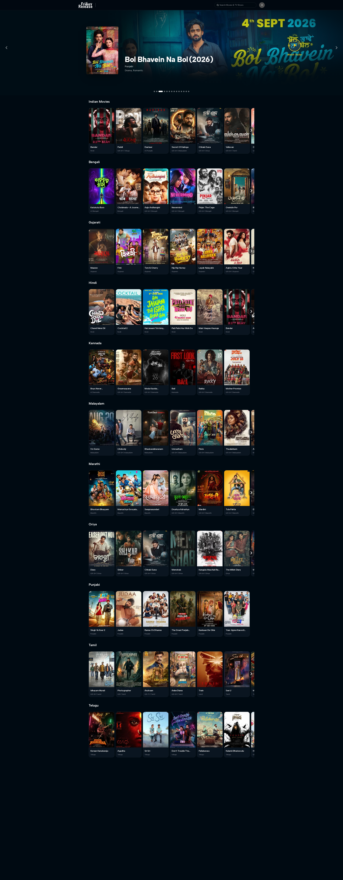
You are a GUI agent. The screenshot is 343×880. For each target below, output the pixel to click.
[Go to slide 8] (174, 91)
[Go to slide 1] (154, 91)
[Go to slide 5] (167, 91)
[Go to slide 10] (179, 91)
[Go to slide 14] (188, 91)
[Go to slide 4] (163, 91)
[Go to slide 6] (169, 91)
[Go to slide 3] (159, 91)
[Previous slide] (6, 47)
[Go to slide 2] (156, 91)
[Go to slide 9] (176, 91)
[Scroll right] (251, 130)
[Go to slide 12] (183, 91)
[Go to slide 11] (181, 91)
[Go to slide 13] (186, 91)
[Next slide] (336, 47)
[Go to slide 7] (171, 91)
